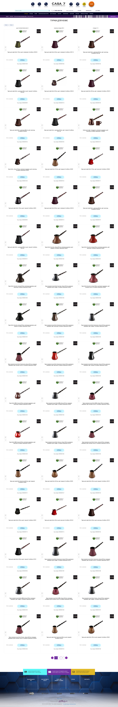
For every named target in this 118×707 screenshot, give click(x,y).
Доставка (98, 10)
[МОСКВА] (32, 4)
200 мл (6, 25)
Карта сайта (59, 698)
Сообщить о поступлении (22, 60)
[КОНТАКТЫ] (46, 4)
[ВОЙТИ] (39, 4)
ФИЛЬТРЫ (113, 16)
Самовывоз (88, 10)
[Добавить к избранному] (5, 50)
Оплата (79, 10)
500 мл (11, 25)
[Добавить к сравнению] (5, 47)
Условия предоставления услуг (69, 704)
